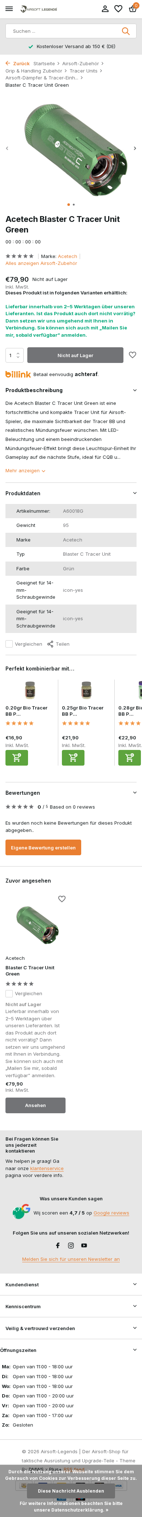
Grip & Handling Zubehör (33, 71)
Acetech (67, 256)
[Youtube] (84, 1246)
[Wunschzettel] (118, 9)
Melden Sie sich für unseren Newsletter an (71, 1259)
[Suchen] (126, 31)
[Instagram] (71, 1246)
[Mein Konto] (105, 9)
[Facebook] (58, 1246)
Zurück (21, 63)
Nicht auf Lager (75, 355)
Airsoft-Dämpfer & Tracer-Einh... (41, 78)
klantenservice (47, 1168)
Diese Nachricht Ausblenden (71, 1491)
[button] (68, 204)
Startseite (44, 63)
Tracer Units (84, 71)
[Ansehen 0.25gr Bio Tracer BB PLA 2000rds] (86, 692)
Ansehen (35, 1105)
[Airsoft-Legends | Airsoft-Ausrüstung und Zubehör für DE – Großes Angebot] (38, 9)
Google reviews (111, 1213)
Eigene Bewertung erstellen (43, 848)
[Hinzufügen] (16, 758)
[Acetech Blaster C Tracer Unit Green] (35, 924)
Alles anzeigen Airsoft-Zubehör (41, 263)
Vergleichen (28, 644)
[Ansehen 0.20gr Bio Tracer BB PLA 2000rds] (30, 692)
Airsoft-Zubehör (80, 63)
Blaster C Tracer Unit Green (29, 971)
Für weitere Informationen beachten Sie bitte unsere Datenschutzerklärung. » (71, 1507)
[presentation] (7, 148)
